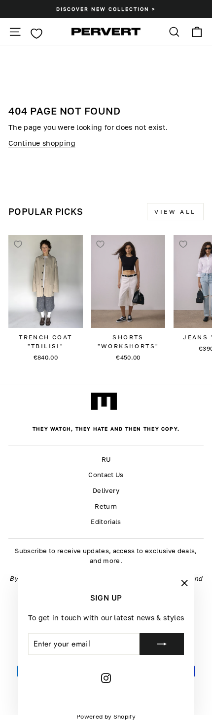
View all (175, 211)
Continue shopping (41, 143)
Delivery (106, 490)
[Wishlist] (36, 33)
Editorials (106, 521)
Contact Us (105, 475)
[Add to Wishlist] (18, 244)
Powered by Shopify (106, 716)
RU (106, 459)
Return (106, 506)
